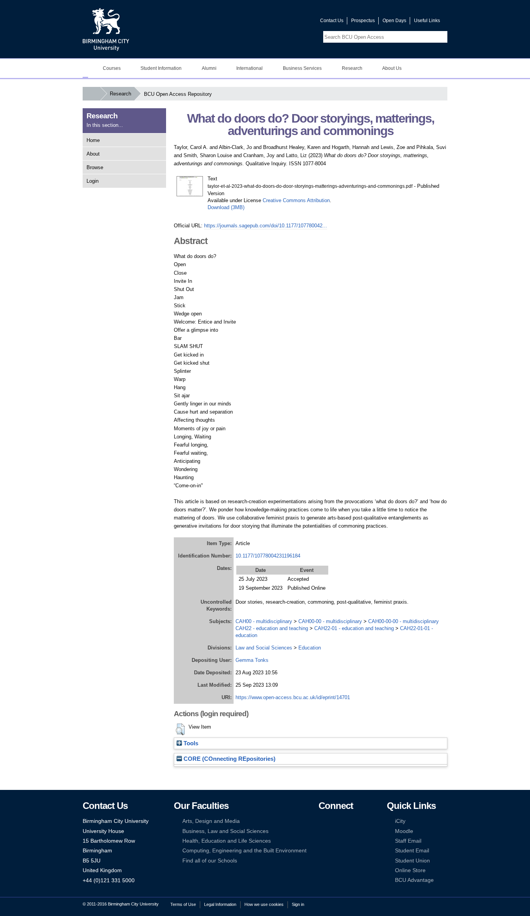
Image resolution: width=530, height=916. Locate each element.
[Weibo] (322, 841)
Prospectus (363, 20)
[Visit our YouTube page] (296, 22)
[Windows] (345, 850)
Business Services (302, 68)
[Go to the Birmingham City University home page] (106, 29)
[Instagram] (333, 831)
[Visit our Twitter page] (286, 22)
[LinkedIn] (322, 831)
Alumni (209, 68)
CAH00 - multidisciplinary (264, 621)
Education (309, 648)
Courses (112, 68)
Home (93, 140)
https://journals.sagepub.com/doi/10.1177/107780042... (265, 226)
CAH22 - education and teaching (272, 628)
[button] (180, 729)
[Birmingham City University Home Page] (85, 68)
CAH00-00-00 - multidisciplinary (403, 621)
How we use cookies (264, 904)
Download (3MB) (226, 207)
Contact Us (331, 20)
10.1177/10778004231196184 (268, 556)
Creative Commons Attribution (296, 200)
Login (93, 181)
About (93, 154)
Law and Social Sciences (264, 648)
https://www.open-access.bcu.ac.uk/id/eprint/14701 (293, 697)
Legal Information (220, 904)
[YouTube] (345, 821)
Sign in (298, 904)
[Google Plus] (345, 831)
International (249, 68)
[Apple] (322, 850)
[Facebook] (322, 821)
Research (352, 68)
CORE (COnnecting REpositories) (228, 759)
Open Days (394, 20)
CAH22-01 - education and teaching (354, 628)
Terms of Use (183, 904)
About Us (392, 68)
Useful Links (427, 20)
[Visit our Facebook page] (277, 22)
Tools (190, 743)
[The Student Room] (345, 841)
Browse (95, 167)
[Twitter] (333, 821)
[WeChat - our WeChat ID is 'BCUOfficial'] (333, 841)
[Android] (333, 850)
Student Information (161, 68)
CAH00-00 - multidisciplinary (330, 621)
